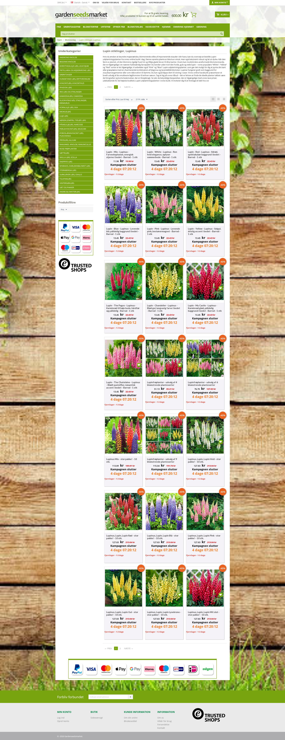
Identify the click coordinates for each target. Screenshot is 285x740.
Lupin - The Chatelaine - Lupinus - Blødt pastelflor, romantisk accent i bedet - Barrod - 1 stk (123, 385)
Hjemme (166, 26)
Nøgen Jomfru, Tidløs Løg (73, 120)
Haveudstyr (152, 26)
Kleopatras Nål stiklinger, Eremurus (73, 101)
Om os (96, 2)
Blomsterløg (135, 26)
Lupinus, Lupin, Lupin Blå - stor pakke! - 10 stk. (162, 537)
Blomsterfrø (90, 26)
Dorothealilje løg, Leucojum (74, 66)
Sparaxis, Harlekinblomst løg (75, 166)
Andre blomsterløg (70, 191)
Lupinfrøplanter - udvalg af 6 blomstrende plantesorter (203, 383)
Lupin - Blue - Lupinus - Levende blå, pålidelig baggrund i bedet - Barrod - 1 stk (122, 231)
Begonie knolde (68, 61)
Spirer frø (119, 26)
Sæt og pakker (67, 187)
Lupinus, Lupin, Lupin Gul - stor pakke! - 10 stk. (122, 613)
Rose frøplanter (68, 148)
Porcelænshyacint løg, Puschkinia (72, 134)
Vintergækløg (67, 183)
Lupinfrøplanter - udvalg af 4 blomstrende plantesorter (162, 383)
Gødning (201, 26)
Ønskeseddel (130, 721)
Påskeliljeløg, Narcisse (71, 124)
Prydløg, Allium (68, 140)
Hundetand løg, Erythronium (75, 79)
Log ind (60, 717)
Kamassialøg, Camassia (71, 96)
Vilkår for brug (110, 2)
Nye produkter (157, 2)
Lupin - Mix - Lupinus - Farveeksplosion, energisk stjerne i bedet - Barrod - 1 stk (121, 154)
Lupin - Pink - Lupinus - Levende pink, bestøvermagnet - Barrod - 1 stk (163, 231)
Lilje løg (64, 116)
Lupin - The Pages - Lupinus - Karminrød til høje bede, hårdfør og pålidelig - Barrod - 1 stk (123, 308)
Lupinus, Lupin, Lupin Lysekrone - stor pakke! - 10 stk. (164, 613)
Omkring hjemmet (183, 26)
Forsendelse (163, 724)
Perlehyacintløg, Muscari (73, 129)
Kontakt (126, 2)
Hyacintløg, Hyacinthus (72, 83)
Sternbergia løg (68, 170)
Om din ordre (130, 717)
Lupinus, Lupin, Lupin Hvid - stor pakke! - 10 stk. (204, 460)
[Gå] (130, 697)
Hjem (59, 40)
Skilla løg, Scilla (68, 157)
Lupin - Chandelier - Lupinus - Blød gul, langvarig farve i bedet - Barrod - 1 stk (163, 308)
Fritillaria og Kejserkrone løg (75, 70)
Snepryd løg (66, 161)
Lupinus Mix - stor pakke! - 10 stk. (121, 460)
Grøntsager (66, 74)
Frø (59, 26)
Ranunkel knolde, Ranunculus (75, 144)
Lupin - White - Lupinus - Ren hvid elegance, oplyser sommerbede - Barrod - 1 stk (162, 154)
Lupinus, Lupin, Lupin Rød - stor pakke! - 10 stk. (122, 537)
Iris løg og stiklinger (70, 91)
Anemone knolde (68, 57)
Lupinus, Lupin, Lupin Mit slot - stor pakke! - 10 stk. (203, 613)
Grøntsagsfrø (72, 26)
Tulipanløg (65, 178)
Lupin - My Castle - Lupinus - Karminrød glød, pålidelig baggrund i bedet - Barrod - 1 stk (205, 308)
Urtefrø (105, 26)
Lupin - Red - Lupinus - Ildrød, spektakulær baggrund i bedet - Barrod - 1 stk (204, 154)
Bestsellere (140, 2)
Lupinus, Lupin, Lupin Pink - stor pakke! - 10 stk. (204, 537)
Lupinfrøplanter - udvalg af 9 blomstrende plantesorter (162, 460)
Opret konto (63, 721)
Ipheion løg (66, 87)
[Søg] (221, 34)
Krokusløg (65, 111)
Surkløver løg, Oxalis (71, 174)
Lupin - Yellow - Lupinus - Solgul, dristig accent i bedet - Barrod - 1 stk (204, 231)
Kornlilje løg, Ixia (69, 107)
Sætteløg (64, 153)
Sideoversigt (97, 717)
